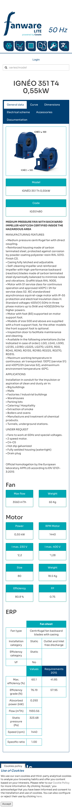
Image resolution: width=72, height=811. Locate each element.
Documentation (17, 119)
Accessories (44, 112)
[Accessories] (31, 46)
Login (36, 59)
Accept (6, 803)
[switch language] (64, 46)
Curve (34, 104)
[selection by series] (9, 46)
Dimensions (52, 104)
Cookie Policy (61, 782)
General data (15, 104)
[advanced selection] (20, 46)
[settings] (53, 46)
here (39, 796)
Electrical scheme (18, 112)
